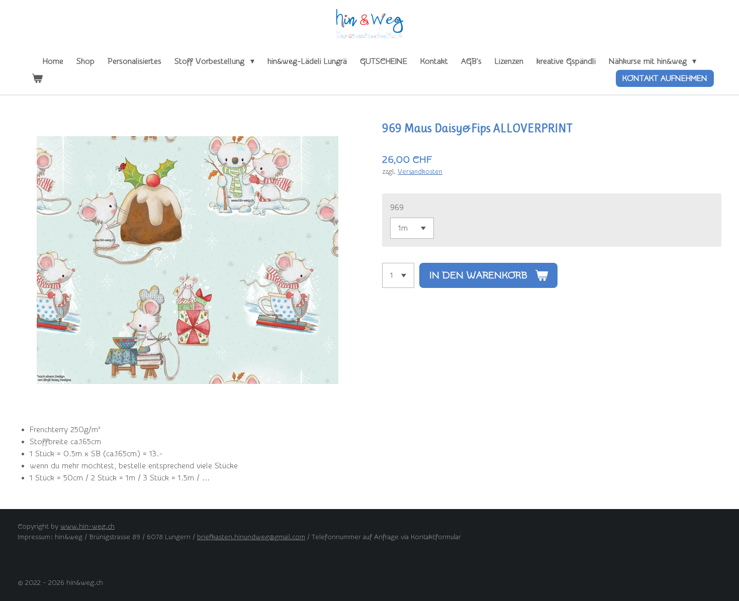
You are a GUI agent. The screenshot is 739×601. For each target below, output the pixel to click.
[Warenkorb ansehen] (37, 78)
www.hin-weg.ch (87, 527)
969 (397, 207)
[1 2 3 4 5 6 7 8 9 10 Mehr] (398, 275)
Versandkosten (420, 171)
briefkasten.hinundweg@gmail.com (251, 537)
